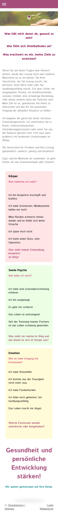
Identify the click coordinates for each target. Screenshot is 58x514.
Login (50, 505)
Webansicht (46, 509)
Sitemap (9, 509)
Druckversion (15, 505)
